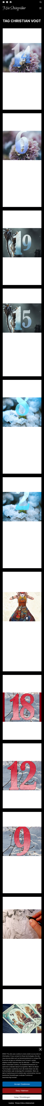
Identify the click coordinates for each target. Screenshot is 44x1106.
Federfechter (27, 33)
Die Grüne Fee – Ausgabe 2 (21, 1000)
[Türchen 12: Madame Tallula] (22, 775)
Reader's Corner (12, 120)
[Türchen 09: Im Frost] (22, 841)
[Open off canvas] (40, 8)
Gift (35, 33)
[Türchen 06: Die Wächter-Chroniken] (22, 145)
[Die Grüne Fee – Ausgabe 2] (22, 1018)
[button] (40, 1049)
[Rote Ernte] (22, 924)
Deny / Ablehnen (22, 1091)
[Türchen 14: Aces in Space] (22, 57)
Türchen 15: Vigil (16, 299)
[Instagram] (7, 2)
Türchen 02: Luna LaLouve (21, 488)
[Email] (3, 2)
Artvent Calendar (13, 33)
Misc (23, 994)
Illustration (11, 35)
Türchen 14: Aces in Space (21, 39)
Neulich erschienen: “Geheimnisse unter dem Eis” (20, 585)
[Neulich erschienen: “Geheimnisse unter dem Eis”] (22, 606)
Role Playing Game (24, 35)
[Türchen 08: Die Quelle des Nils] (22, 412)
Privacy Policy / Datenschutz (24, 1103)
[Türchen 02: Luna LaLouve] (22, 506)
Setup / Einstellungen (22, 1097)
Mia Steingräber (14, 8)
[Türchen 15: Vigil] (22, 318)
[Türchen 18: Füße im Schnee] (22, 707)
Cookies (11, 1103)
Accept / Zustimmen (22, 1084)
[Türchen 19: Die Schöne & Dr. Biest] (22, 242)
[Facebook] (10, 2)
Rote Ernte (12, 905)
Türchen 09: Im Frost (18, 823)
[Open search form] (40, 2)
